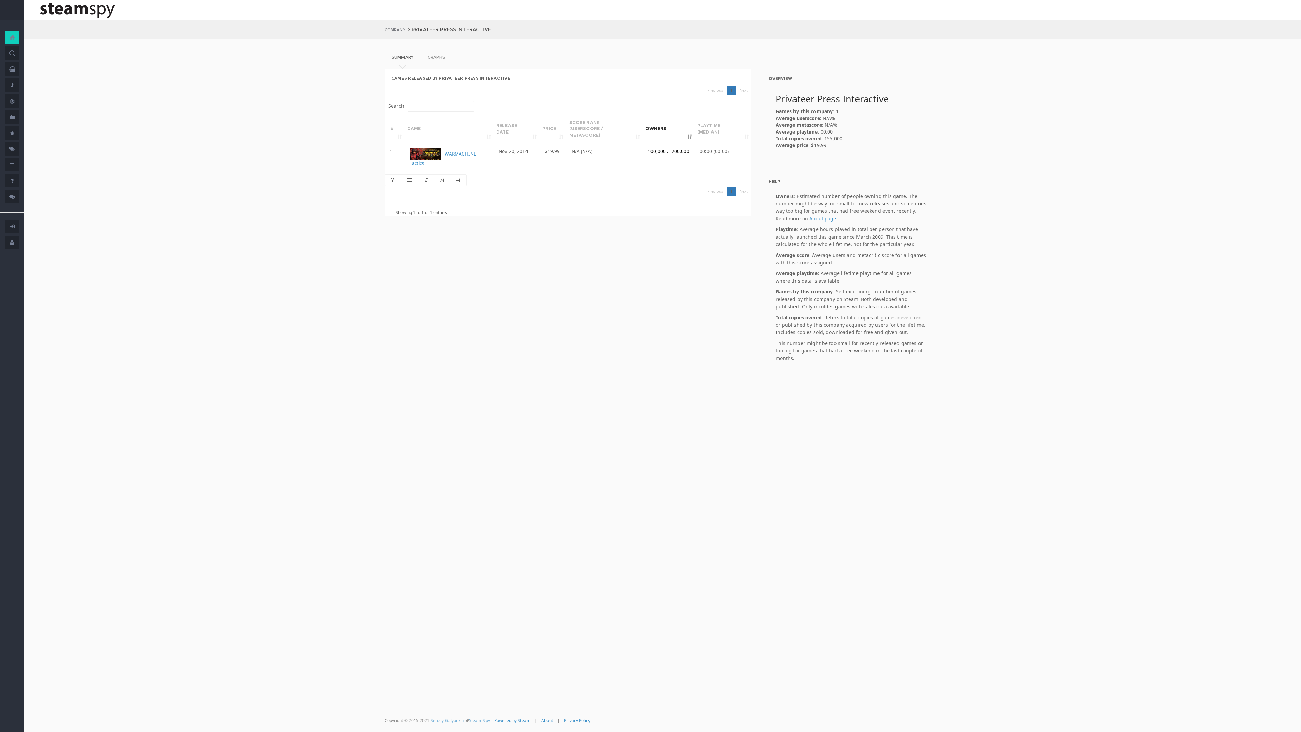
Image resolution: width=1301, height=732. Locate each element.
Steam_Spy (479, 720)
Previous (715, 90)
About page (822, 218)
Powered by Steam (512, 720)
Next (744, 90)
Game (414, 128)
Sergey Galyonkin (447, 720)
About (547, 720)
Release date (506, 129)
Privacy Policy (577, 720)
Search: (397, 106)
